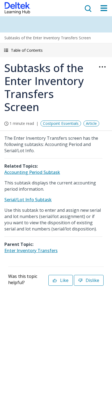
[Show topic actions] (102, 66)
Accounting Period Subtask (32, 172)
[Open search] (87, 8)
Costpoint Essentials (61, 123)
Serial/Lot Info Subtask (28, 200)
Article (91, 123)
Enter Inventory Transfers (31, 250)
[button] (56, 50)
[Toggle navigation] (103, 8)
